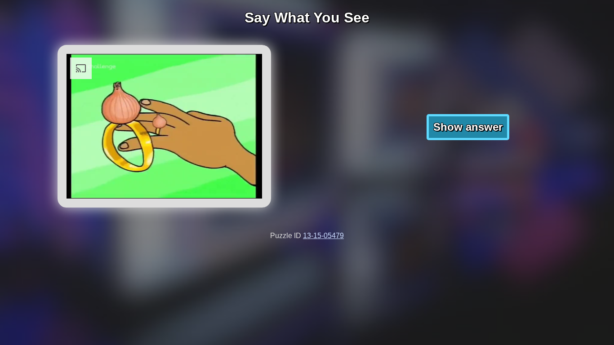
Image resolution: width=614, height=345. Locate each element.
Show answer (468, 127)
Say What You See (307, 17)
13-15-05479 (323, 235)
